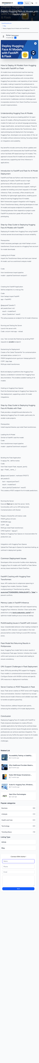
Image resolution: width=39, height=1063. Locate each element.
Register (27, 3)
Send (18, 888)
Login (20, 3)
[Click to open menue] (36, 3)
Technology (14, 35)
